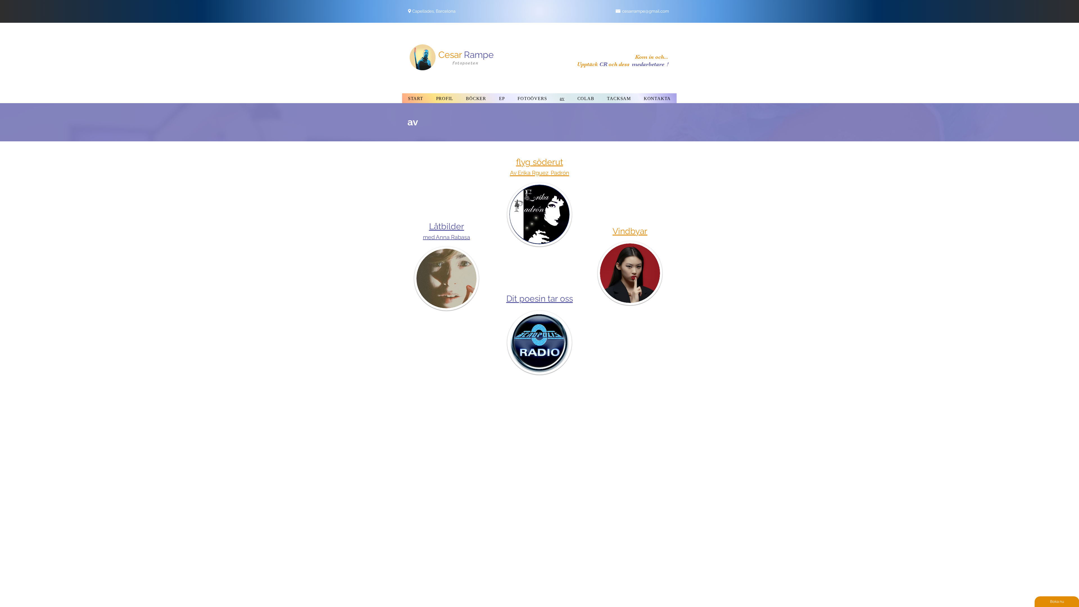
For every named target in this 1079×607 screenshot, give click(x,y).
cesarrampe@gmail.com (645, 11)
